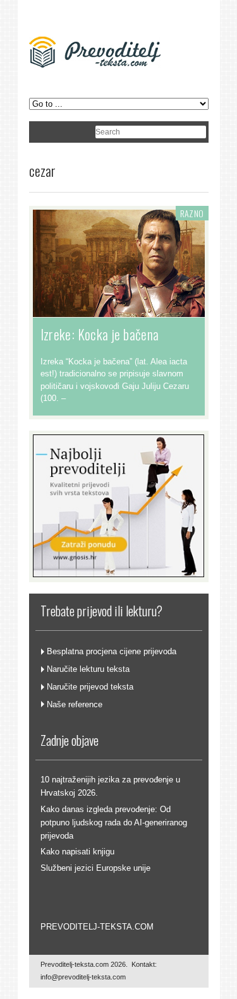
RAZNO (192, 213)
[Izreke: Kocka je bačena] (119, 311)
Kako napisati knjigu (77, 851)
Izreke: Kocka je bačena (99, 334)
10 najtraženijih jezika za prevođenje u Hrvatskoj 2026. (110, 786)
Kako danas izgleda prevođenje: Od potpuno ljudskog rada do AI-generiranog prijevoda (113, 822)
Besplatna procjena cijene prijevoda (111, 651)
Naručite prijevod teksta (90, 686)
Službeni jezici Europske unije (95, 868)
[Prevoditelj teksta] (95, 84)
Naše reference (74, 704)
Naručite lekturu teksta (88, 669)
